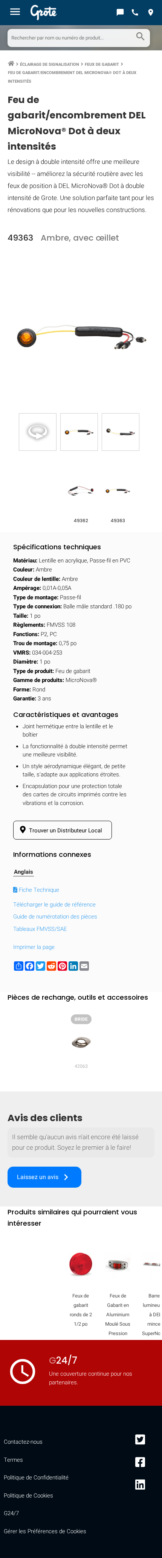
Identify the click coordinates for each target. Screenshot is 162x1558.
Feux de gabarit (102, 64)
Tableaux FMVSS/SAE (40, 929)
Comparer (81, 1207)
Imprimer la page (34, 947)
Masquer (139, 975)
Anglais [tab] (23, 872)
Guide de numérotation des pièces (55, 916)
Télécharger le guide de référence (54, 904)
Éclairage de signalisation (49, 64)
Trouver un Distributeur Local (65, 830)
